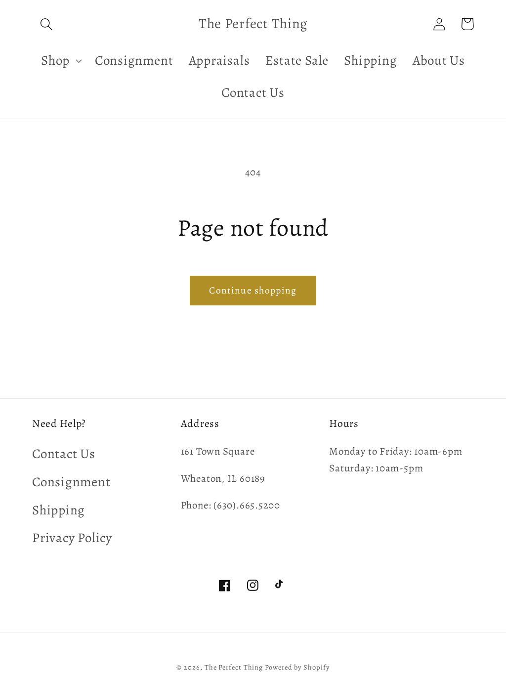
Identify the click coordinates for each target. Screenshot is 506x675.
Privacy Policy (72, 538)
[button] (46, 24)
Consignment (71, 482)
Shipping (58, 510)
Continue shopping (252, 290)
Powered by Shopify (297, 667)
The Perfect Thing (234, 667)
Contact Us (63, 454)
